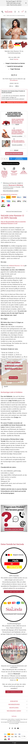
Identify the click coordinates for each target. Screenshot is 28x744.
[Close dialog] (25, 360)
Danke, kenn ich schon (13, 381)
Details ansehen (13, 377)
